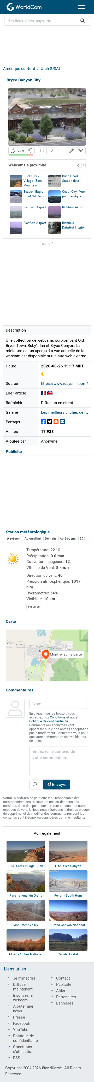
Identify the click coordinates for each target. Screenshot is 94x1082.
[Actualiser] (81, 538)
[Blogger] (56, 422)
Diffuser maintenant (23, 987)
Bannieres (64, 1003)
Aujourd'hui (33, 538)
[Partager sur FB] (43, 422)
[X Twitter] (49, 422)
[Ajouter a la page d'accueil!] (50, 150)
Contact (63, 978)
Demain (50, 538)
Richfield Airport (35, 207)
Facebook (21, 1023)
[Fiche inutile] (30, 150)
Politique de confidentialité (48, 721)
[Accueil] (24, 7)
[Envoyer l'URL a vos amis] (62, 422)
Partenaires (66, 997)
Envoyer (59, 784)
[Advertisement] (47, 44)
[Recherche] (82, 21)
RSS (16, 1057)
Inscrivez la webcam (23, 997)
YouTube (20, 1029)
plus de (35, 606)
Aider (60, 990)
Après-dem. (68, 538)
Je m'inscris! (24, 978)
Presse (19, 1017)
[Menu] (81, 7)
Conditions (58, 717)
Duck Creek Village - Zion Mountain (33, 180)
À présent (13, 538)
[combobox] (47, 21)
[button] (71, 150)
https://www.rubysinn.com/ (64, 383)
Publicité (63, 984)
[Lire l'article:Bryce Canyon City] (43, 393)
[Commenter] (42, 150)
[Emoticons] (34, 784)
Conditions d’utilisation (23, 1049)
